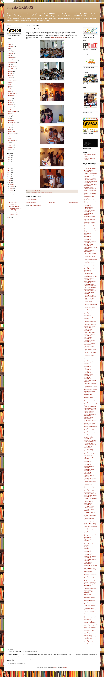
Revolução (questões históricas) (88, 547)
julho (11, 192)
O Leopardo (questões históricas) (89, 476)
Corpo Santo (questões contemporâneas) (89, 278)
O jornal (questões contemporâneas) (88, 473)
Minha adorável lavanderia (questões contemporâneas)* (90, 408)
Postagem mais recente (31, 202)
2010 (9, 178)
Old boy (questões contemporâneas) (88, 503)
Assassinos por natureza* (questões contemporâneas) (90, 229)
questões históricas (12, 133)
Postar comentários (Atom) (35, 205)
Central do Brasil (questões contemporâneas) (90, 254)
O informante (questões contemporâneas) (89, 469)
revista (9, 138)
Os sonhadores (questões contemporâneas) (89, 513)
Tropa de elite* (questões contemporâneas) (89, 601)
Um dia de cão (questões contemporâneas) (89, 606)
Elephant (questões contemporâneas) (88, 314)
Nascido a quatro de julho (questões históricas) (89, 424)
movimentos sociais (12, 122)
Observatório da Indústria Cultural (89, 158)
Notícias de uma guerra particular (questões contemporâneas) (89, 437)
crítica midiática (11, 62)
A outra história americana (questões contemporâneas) (90, 200)
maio (11, 197)
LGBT (9, 109)
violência (10, 149)
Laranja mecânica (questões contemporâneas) (90, 384)
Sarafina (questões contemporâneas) (88, 563)
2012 (9, 174)
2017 (9, 164)
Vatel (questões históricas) (89, 625)
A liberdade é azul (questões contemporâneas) (90, 191)
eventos (9, 84)
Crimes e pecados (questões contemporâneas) (90, 281)
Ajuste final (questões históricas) (88, 214)
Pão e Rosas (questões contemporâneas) (89, 530)
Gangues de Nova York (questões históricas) (89, 347)
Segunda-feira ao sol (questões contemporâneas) (90, 566)
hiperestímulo (11, 95)
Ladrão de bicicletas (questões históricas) (90, 381)
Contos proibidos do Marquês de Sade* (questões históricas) (90, 275)
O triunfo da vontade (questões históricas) (88, 500)
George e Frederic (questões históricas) (90, 350)
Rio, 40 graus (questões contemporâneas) (89, 550)
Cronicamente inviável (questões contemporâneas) (90, 285)
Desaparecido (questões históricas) (89, 292)
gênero (9, 91)
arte (9, 48)
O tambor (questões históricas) (90, 498)
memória (10, 115)
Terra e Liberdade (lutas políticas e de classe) (89, 578)
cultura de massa (11, 66)
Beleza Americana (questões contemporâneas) (90, 241)
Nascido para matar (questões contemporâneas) (90, 427)
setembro (12, 190)
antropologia (10, 46)
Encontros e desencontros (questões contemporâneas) (90, 320)
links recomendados (12, 111)
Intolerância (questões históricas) (89, 362)
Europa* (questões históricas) (90, 332)
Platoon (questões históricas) (90, 521)
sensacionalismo (11, 140)
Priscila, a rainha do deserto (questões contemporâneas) (90, 524)
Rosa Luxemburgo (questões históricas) (90, 559)
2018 (9, 162)
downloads (10, 75)
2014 (9, 170)
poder (9, 127)
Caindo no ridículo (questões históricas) (90, 248)
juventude (10, 107)
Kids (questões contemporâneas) (87, 378)
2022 (9, 155)
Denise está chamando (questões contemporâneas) (90, 289)
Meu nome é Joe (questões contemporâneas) (89, 401)
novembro (12, 186)
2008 (9, 182)
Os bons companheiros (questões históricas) (89, 507)
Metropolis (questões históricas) (88, 398)
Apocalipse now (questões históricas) (89, 220)
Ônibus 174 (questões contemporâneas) (88, 642)
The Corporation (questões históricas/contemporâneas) (90, 581)
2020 (9, 160)
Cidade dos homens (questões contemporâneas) (90, 260)
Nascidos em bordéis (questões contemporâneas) (90, 430)
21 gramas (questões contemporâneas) (88, 170)
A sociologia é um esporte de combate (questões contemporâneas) (90, 204)
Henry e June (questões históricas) (89, 356)
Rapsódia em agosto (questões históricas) (90, 539)
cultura (9, 64)
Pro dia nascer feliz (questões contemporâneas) (90, 527)
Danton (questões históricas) (90, 287)
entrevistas (10, 77)
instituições (10, 104)
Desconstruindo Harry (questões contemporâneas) (90, 296)
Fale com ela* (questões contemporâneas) (89, 341)
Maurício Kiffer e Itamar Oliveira (58, 37)
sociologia (50, 192)
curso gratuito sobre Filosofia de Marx (13, 213)
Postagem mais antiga (73, 202)
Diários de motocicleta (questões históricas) (89, 299)
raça (9, 135)
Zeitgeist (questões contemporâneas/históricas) (90, 636)
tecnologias (10, 147)
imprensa (10, 98)
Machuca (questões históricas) (90, 389)
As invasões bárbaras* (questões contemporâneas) (90, 226)
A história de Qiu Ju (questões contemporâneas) (90, 185)
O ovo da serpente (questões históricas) (90, 482)
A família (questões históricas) (90, 173)
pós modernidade (11, 131)
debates (9, 70)
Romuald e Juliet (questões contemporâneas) (90, 556)
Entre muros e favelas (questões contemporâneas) (90, 323)
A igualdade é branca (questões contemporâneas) (90, 188)
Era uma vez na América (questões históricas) (89, 326)
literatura (10, 113)
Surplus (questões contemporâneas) (88, 572)
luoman (54, 667)
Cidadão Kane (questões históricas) (89, 263)
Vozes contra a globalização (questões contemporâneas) (90, 628)
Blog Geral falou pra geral (90, 154)
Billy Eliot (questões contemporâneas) (88, 244)
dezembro (12, 184)
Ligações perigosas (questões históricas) (90, 387)
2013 (9, 172)
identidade (10, 97)
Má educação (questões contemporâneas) (89, 418)
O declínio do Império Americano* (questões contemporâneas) (89, 451)
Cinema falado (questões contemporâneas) (89, 266)
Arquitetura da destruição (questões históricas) (89, 223)
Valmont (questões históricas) (90, 624)
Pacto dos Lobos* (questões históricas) (90, 516)
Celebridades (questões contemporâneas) (89, 251)
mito (9, 118)
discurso (10, 73)
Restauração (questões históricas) (89, 544)
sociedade (10, 144)
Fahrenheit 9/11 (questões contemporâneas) (89, 334)
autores (9, 55)
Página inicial (52, 202)
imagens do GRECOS (14, 206)
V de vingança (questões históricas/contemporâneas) (90, 621)
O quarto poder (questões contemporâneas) (89, 488)
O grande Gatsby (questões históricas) (90, 457)
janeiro (11, 201)
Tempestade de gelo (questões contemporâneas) (90, 575)
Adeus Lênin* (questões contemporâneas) (89, 211)
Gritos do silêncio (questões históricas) (90, 353)
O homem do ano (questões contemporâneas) (90, 460)
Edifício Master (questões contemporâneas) (89, 308)
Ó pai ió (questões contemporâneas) (88, 639)
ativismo (10, 51)
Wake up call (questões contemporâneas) (89, 631)
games (9, 89)
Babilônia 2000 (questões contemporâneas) (89, 238)
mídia (9, 117)
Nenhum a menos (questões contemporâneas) (90, 433)
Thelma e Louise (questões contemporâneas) (90, 584)
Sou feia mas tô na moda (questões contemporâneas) (90, 569)
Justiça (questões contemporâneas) (87, 371)
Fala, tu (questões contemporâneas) (88, 337)
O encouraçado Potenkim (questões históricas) (89, 454)
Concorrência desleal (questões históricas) (88, 272)
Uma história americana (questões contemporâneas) (90, 615)
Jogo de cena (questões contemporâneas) (89, 368)
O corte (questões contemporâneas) (88, 447)
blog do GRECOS (20, 7)
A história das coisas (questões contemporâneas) (90, 181)
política (9, 129)
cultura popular (40, 192)
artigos (9, 50)
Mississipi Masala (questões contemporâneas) (90, 415)
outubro (11, 188)
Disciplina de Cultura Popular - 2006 (14, 203)
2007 (9, 217)
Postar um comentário (32, 199)
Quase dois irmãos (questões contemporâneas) (90, 536)
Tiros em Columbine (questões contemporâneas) (90, 587)
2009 (9, 180)
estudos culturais (11, 80)
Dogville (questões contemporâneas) (88, 302)
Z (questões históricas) (89, 633)
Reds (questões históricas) (89, 542)
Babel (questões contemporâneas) (87, 235)
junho (11, 195)
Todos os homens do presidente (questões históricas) (88, 591)
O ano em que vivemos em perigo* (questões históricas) (90, 440)
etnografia (10, 82)
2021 (9, 157)
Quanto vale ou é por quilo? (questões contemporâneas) (90, 533)
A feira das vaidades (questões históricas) (90, 175)
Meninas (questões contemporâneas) (88, 395)
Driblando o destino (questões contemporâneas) (90, 305)
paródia (9, 126)
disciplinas (45, 192)
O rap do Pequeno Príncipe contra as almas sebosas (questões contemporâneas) (90, 492)
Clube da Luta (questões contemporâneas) (89, 269)
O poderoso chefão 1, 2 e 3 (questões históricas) (90, 485)
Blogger (65, 667)
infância (9, 100)
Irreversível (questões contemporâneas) (88, 365)
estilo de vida (11, 79)
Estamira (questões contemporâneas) (88, 329)
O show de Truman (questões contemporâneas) (90, 495)
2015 (9, 168)
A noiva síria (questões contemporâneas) (89, 197)
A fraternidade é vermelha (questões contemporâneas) (90, 178)
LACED (86, 156)
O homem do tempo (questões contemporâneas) (90, 463)
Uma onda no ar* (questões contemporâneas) (90, 618)
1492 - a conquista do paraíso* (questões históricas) (90, 167)
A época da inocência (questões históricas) (88, 207)
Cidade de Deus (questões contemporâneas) (89, 257)
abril (11, 199)
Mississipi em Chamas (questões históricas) (89, 411)
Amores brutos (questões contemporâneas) (89, 217)
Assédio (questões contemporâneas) (88, 232)
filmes (9, 86)
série (9, 142)
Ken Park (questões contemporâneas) (88, 374)
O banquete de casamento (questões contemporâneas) (90, 444)
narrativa (10, 124)
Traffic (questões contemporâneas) (87, 595)
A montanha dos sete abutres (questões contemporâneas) (90, 194)
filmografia (10, 88)
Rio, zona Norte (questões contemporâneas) (89, 553)
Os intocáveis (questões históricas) (89, 510)
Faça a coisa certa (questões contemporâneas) (90, 344)
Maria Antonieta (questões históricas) (89, 392)
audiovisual (10, 53)
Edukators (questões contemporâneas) (88, 311)
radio (9, 136)
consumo (10, 59)
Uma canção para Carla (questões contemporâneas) (90, 612)
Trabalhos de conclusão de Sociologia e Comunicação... (15, 210)
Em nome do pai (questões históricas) (90, 317)
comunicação (34, 192)
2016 (9, 166)
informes (10, 102)
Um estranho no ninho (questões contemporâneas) (90, 609)
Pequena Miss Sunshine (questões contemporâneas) (90, 519)
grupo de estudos (11, 93)
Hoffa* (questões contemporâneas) (87, 359)
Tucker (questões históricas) (90, 603)
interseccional (11, 106)
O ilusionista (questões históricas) (89, 466)
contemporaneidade (12, 61)
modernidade (11, 120)
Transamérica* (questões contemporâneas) (89, 598)
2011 (9, 176)
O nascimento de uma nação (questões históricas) (90, 479)
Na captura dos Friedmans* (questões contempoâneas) (90, 421)
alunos (9, 44)
